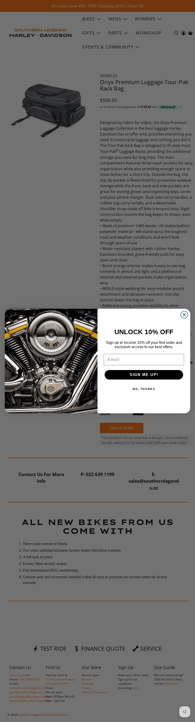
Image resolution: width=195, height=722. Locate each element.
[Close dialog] (184, 314)
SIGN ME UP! (144, 375)
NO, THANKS (144, 389)
